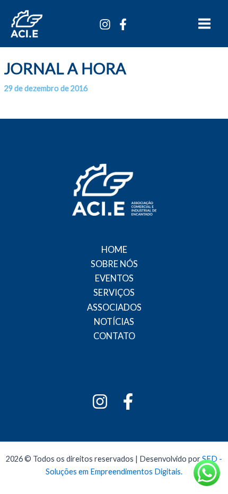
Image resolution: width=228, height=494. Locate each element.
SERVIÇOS (114, 292)
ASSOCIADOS (114, 307)
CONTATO (114, 336)
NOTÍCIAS (114, 321)
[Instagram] (105, 24)
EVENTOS (114, 278)
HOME (114, 249)
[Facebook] (123, 24)
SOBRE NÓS (114, 264)
